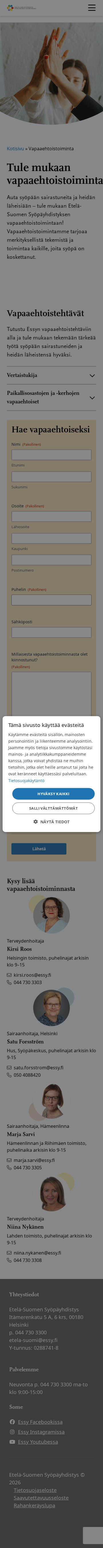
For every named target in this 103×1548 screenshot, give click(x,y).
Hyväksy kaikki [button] (53, 793)
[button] (51, 821)
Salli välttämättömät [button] (53, 808)
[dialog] (51, 774)
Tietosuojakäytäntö (26, 780)
